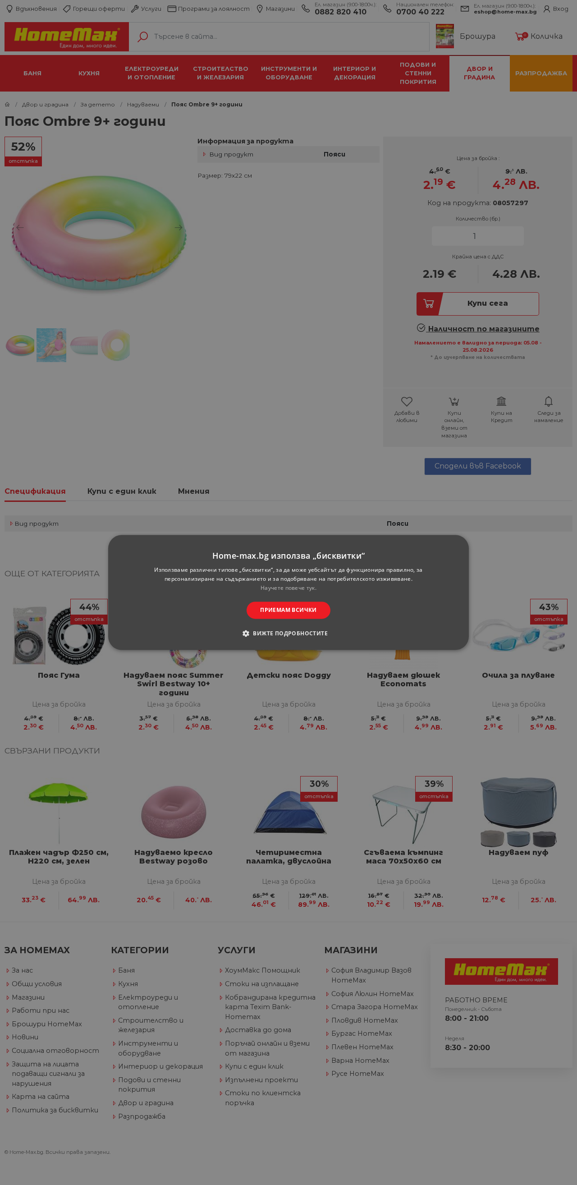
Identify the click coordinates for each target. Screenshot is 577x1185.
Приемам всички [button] (288, 610)
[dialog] (288, 592)
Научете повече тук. (288, 588)
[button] (288, 633)
